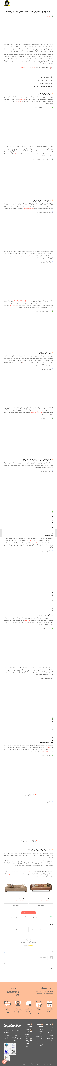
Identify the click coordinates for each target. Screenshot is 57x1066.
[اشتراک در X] (41, 929)
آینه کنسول (35, 543)
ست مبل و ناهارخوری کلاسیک (21, 301)
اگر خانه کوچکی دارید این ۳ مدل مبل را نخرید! (27, 1033)
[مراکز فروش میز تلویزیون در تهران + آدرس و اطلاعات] (56, 533)
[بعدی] (51, 890)
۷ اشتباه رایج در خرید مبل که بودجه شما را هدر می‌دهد (27, 1042)
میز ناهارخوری (18, 101)
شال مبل (6, 303)
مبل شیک (25, 363)
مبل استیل (22, 99)
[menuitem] (51, 3)
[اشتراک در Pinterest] (24, 929)
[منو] (49, 3)
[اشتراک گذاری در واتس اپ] (32, 929)
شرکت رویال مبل (25, 872)
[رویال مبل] (7, 3)
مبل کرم (29, 540)
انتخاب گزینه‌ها (40, 905)
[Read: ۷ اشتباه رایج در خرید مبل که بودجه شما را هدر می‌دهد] (31, 1039)
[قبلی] (6, 890)
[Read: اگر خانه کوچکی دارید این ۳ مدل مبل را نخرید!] (31, 1030)
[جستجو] (51, 3)
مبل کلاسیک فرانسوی (28, 208)
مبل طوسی (27, 620)
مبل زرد (15, 153)
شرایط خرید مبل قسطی (15, 874)
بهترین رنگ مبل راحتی (36, 412)
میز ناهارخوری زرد (46, 752)
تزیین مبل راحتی (13, 305)
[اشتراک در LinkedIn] (16, 929)
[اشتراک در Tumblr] (8, 929)
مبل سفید (47, 747)
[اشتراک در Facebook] (49, 929)
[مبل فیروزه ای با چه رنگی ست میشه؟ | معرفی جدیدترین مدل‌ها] (28, 28)
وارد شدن (6, 952)
